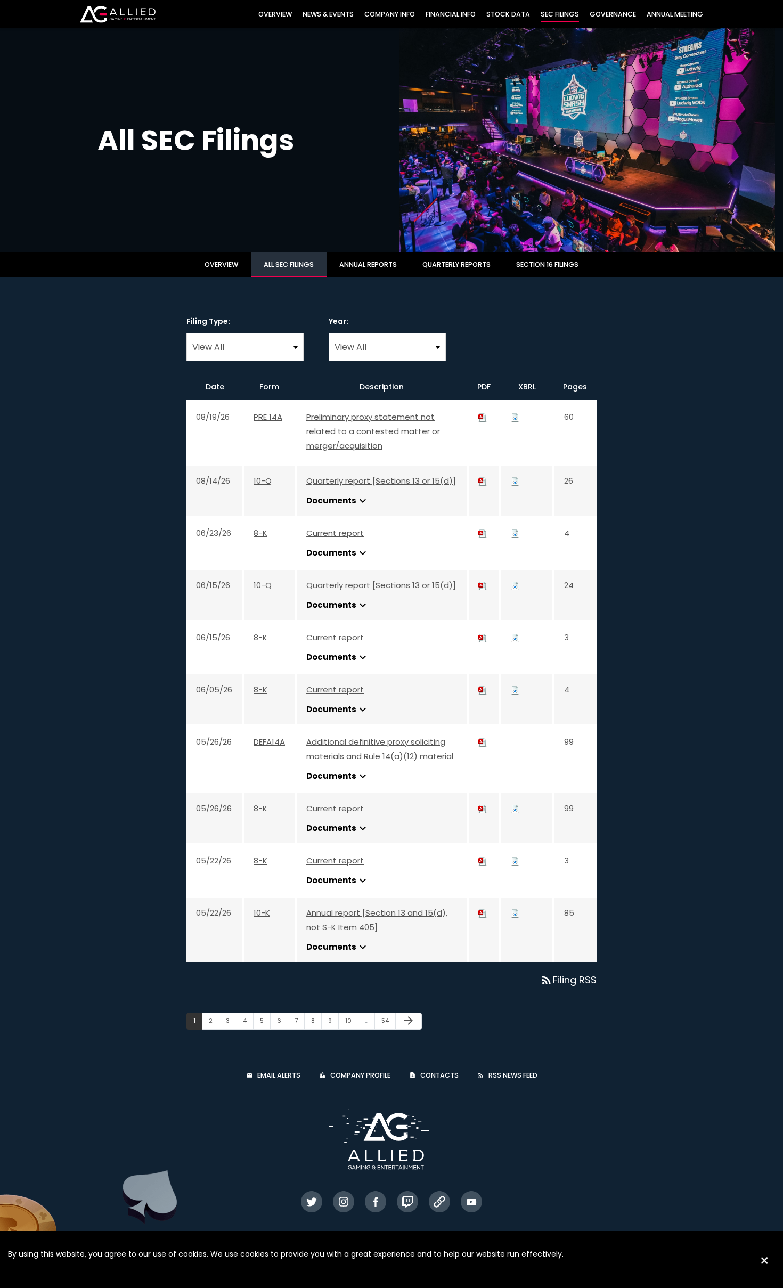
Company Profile (360, 1075)
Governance (613, 14)
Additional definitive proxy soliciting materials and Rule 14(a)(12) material (379, 749)
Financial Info (451, 14)
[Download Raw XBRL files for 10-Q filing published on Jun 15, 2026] (515, 585)
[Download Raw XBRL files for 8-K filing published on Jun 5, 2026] (515, 689)
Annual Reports (368, 264)
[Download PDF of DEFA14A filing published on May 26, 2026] (482, 741)
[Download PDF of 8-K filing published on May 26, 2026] (482, 808)
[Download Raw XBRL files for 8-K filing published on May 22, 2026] (515, 860)
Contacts (439, 1075)
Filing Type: (208, 321)
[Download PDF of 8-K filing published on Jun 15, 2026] (482, 637)
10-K (262, 912)
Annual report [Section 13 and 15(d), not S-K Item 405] (376, 920)
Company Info (389, 14)
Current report (335, 533)
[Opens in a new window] (311, 1201)
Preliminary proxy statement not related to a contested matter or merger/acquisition (373, 431)
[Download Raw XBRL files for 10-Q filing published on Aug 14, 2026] (515, 480)
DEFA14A (269, 741)
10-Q (263, 480)
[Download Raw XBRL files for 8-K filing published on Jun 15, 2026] (515, 637)
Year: (338, 321)
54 (388, 1020)
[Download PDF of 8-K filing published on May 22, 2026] (482, 860)
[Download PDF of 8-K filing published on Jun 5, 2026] (482, 689)
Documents (337, 500)
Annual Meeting (675, 14)
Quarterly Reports (456, 264)
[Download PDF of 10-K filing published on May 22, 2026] (482, 912)
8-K (260, 533)
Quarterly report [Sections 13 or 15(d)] (381, 480)
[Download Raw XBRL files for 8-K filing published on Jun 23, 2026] (515, 533)
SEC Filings (560, 14)
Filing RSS (568, 980)
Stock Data (508, 14)
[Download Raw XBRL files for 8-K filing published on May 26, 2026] (515, 808)
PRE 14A (268, 416)
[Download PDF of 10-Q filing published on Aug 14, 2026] (482, 480)
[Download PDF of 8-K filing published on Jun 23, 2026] (482, 533)
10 (351, 1020)
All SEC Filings (289, 264)
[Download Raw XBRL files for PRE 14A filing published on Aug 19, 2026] (515, 416)
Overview (275, 14)
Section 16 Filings (547, 264)
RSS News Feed (512, 1075)
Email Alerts (278, 1075)
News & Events (328, 14)
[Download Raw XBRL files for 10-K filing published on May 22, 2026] (515, 912)
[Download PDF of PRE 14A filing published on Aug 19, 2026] (482, 416)
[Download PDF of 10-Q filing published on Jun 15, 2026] (482, 585)
